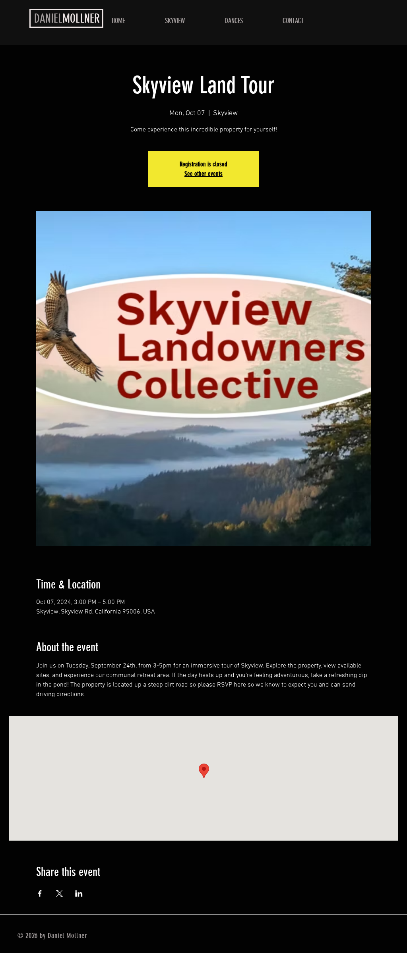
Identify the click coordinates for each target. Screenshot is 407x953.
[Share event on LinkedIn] (79, 893)
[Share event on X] (59, 893)
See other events (203, 173)
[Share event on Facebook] (40, 893)
